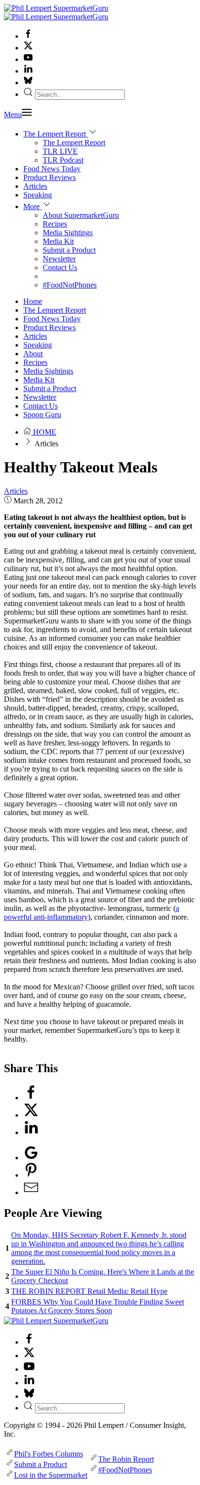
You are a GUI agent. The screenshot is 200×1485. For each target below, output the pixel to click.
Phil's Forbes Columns (48, 1454)
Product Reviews (49, 177)
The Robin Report (126, 1459)
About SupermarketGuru (81, 215)
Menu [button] (13, 114)
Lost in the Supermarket (50, 1475)
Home (32, 301)
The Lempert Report (74, 142)
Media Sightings (68, 232)
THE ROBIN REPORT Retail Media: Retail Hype (89, 1291)
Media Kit (58, 241)
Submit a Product (69, 250)
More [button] (32, 206)
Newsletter (59, 259)
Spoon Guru (42, 414)
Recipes (55, 224)
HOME (43, 432)
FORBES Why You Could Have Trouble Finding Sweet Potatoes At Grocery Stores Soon (97, 1306)
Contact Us (60, 267)
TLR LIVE (60, 151)
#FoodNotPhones (70, 285)
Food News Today (52, 169)
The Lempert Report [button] (55, 134)
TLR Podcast (63, 160)
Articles (35, 186)
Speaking (37, 195)
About (33, 353)
